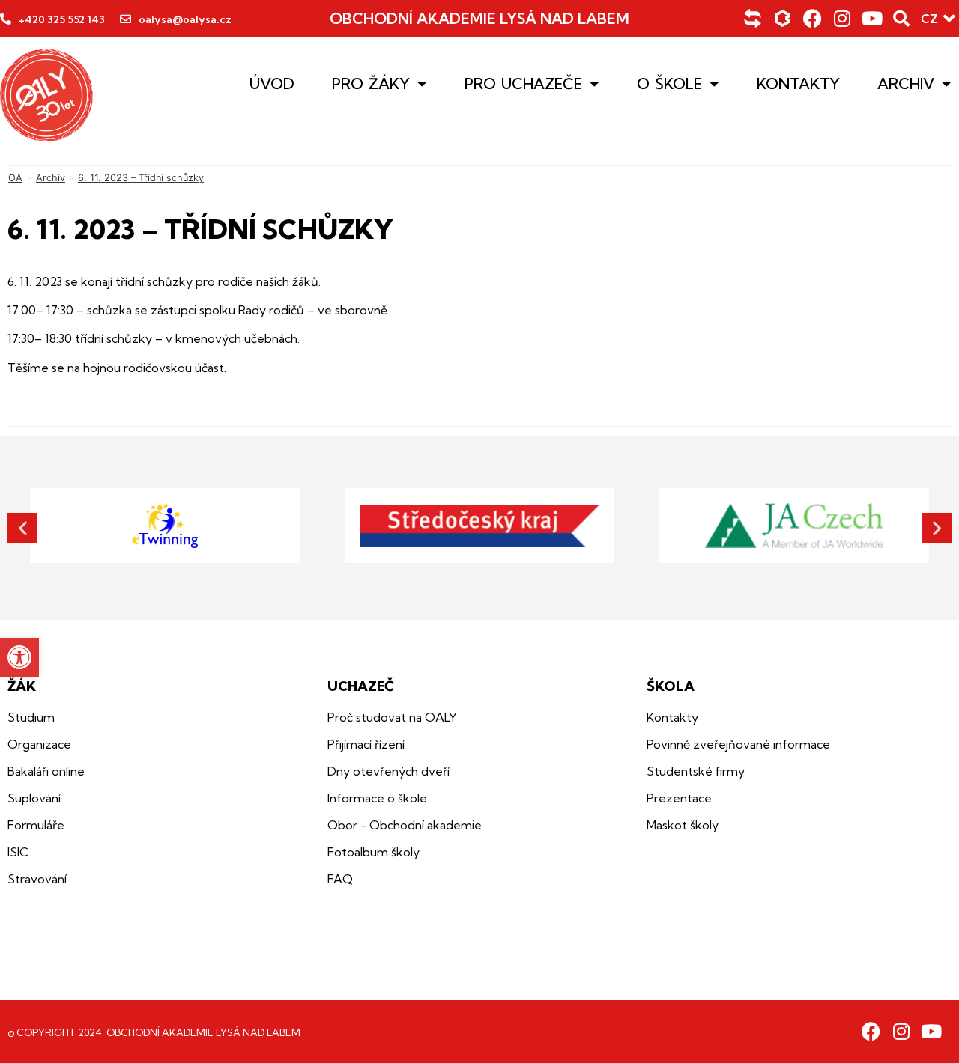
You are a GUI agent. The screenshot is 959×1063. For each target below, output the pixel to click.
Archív (50, 177)
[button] (19, 657)
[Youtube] (872, 18)
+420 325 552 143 (62, 19)
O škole (669, 83)
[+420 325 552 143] (5, 19)
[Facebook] (812, 18)
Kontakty (798, 83)
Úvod (271, 83)
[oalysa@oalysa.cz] (125, 19)
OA (15, 177)
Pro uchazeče (523, 83)
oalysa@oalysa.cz (185, 19)
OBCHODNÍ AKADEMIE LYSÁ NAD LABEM (479, 18)
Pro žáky (371, 83)
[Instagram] (842, 18)
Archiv (905, 83)
